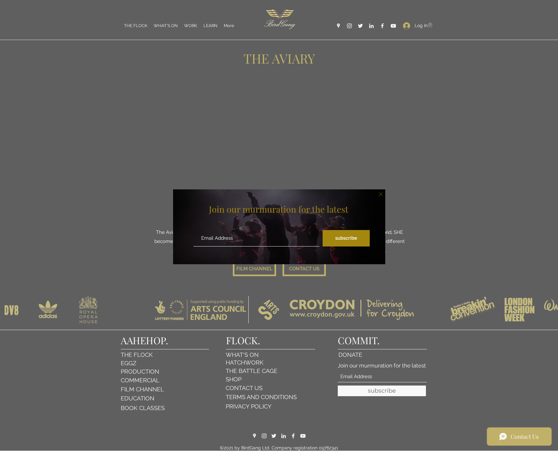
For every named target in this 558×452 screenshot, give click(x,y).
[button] (381, 194)
